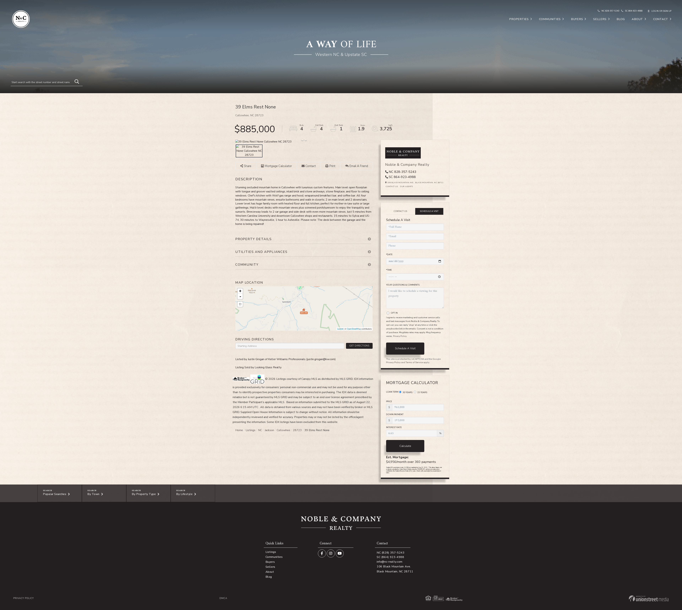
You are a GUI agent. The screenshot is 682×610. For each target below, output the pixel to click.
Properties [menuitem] (519, 19)
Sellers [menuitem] (599, 19)
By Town (93, 494)
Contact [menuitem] (660, 19)
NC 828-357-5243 (610, 10)
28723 (297, 430)
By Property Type (144, 494)
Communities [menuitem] (550, 19)
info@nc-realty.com (389, 562)
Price (389, 401)
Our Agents (406, 186)
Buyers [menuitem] (577, 19)
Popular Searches (54, 494)
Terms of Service (414, 362)
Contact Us (392, 186)
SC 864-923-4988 (633, 10)
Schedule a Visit (429, 211)
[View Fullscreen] (240, 304)
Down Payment (395, 414)
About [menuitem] (637, 19)
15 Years (422, 392)
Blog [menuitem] (621, 19)
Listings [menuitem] (271, 552)
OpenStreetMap (354, 329)
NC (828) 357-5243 (391, 553)
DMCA (223, 598)
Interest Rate (394, 427)
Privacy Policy (399, 336)
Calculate (405, 446)
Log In (655, 11)
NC (260, 430)
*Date (389, 254)
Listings (250, 430)
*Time (389, 270)
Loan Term (392, 391)
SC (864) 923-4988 (390, 557)
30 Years (407, 392)
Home (239, 430)
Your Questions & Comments (403, 284)
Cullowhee (283, 430)
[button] (75, 81)
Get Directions (359, 345)
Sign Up (667, 11)
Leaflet (340, 329)
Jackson (269, 430)
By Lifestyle (184, 494)
